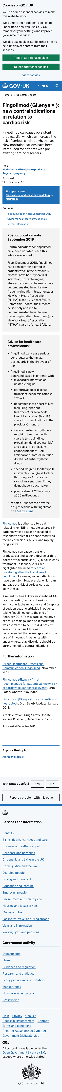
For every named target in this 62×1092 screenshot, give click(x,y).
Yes (39, 784)
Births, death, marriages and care (25, 840)
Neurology (12, 198)
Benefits (8, 833)
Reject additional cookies (31, 67)
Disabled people (13, 873)
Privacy (17, 1016)
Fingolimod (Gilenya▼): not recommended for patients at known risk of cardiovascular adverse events (29, 684)
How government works (18, 993)
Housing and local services (20, 906)
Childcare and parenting (18, 853)
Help (5, 1016)
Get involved (10, 1000)
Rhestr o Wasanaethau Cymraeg (24, 1031)
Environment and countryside (22, 899)
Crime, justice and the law (19, 866)
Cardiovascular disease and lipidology (28, 195)
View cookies (31, 75)
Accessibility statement (18, 1021)
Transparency (11, 987)
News (6, 960)
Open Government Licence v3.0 (23, 1052)
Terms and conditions (16, 1026)
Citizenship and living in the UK (23, 859)
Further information (18, 224)
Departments (11, 954)
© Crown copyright (31, 1083)
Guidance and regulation (19, 967)
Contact (43, 1021)
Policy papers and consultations (24, 980)
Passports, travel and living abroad (25, 919)
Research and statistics (18, 973)
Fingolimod (9, 523)
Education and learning (18, 886)
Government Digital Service (20, 1036)
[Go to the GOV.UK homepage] (15, 86)
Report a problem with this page (31, 797)
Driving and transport (16, 879)
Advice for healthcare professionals (27, 218)
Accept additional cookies (31, 58)
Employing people (14, 892)
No (54, 784)
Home (5, 94)
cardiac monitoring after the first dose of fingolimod (24, 572)
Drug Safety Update (25, 94)
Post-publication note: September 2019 (29, 213)
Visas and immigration (17, 925)
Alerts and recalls (13, 756)
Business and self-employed (21, 846)
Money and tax (12, 912)
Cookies (30, 1016)
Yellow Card (25, 511)
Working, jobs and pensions (20, 932)
